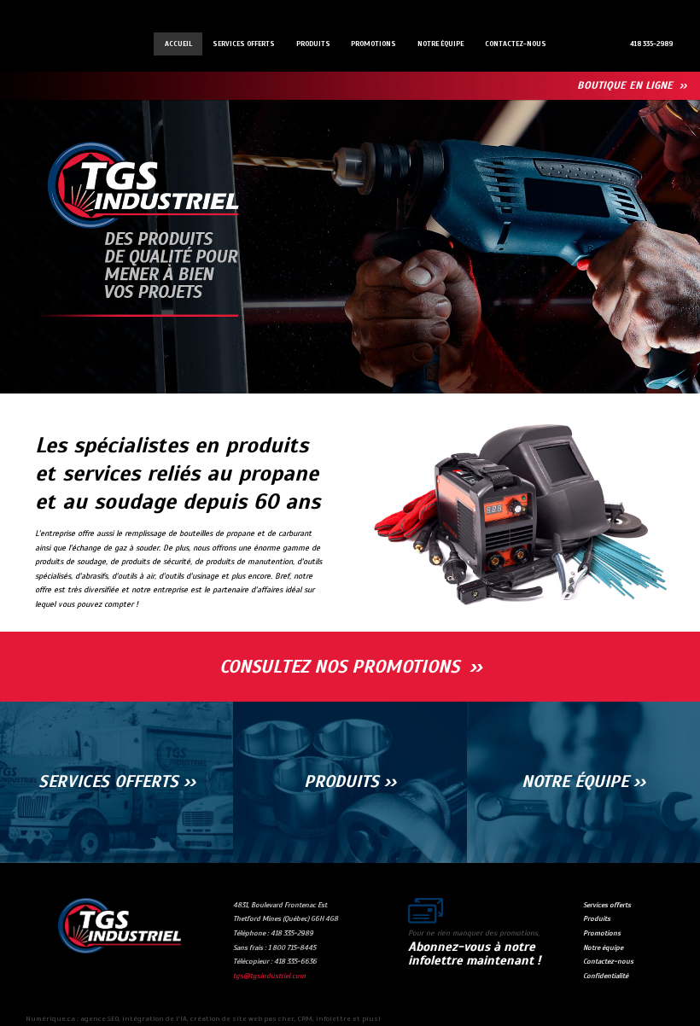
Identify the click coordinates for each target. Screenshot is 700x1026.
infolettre (333, 1018)
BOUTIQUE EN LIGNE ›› (631, 85)
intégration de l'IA (154, 1018)
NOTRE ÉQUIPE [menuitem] (440, 43)
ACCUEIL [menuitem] (178, 43)
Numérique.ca (50, 1018)
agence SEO (99, 1018)
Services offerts (607, 905)
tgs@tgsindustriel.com (269, 975)
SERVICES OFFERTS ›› (116, 781)
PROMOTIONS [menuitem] (373, 43)
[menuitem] (651, 43)
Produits (596, 918)
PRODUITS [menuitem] (313, 43)
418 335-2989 (651, 43)
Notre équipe (603, 947)
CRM (305, 1018)
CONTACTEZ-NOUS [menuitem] (515, 43)
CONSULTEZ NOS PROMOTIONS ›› (350, 667)
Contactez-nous (608, 961)
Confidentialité (605, 975)
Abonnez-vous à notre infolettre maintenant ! (474, 954)
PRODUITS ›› (350, 781)
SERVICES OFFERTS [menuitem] (244, 43)
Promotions (602, 933)
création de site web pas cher (242, 1018)
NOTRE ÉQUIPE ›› (583, 781)
